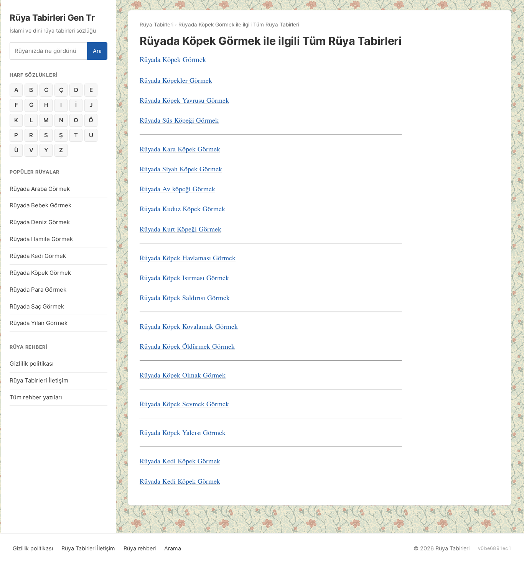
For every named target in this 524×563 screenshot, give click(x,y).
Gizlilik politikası (32, 363)
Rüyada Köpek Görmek (40, 272)
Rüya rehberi (140, 548)
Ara (97, 51)
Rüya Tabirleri (156, 24)
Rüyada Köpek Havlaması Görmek (188, 257)
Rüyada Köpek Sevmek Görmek (184, 403)
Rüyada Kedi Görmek (38, 255)
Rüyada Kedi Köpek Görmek (180, 460)
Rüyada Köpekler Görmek (176, 80)
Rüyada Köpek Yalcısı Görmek (183, 432)
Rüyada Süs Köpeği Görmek (179, 120)
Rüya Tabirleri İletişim (39, 380)
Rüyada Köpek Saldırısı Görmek (185, 297)
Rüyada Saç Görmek (37, 306)
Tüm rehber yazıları (36, 397)
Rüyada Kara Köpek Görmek (180, 148)
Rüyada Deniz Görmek (40, 222)
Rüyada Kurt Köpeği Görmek (180, 228)
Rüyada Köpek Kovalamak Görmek (189, 326)
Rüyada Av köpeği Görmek (177, 188)
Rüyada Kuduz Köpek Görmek (182, 208)
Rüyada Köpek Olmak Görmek (183, 374)
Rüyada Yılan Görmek (39, 323)
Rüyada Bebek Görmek (40, 205)
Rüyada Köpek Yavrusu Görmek (184, 100)
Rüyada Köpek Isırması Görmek (184, 277)
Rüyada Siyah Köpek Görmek (181, 168)
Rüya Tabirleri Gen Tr (52, 17)
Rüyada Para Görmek (38, 289)
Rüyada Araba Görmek (40, 188)
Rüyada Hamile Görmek (41, 239)
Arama (172, 548)
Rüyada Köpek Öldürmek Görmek (187, 346)
